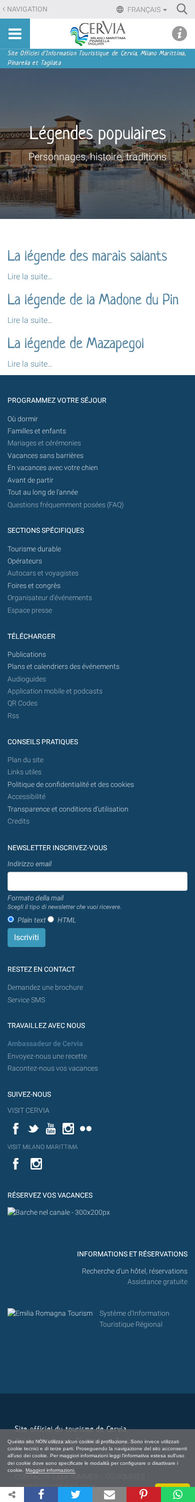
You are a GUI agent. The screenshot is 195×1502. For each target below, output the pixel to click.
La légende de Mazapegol (76, 344)
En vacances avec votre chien (54, 468)
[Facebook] (41, 1494)
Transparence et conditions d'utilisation (68, 809)
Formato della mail (65, 902)
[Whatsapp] (178, 1494)
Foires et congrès (34, 586)
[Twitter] (75, 1494)
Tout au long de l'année (43, 492)
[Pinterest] (143, 1494)
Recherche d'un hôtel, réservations (135, 1271)
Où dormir (23, 419)
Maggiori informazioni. (51, 1470)
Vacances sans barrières (46, 455)
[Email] (109, 1494)
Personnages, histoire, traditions (97, 157)
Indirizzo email (30, 864)
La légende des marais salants (87, 257)
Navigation (27, 9)
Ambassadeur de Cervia (45, 1043)
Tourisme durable (34, 549)
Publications (27, 654)
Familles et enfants (37, 431)
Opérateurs (25, 561)
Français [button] (144, 10)
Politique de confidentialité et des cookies (71, 784)
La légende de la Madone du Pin (93, 301)
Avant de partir (31, 480)
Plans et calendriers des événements (64, 666)
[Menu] (15, 34)
